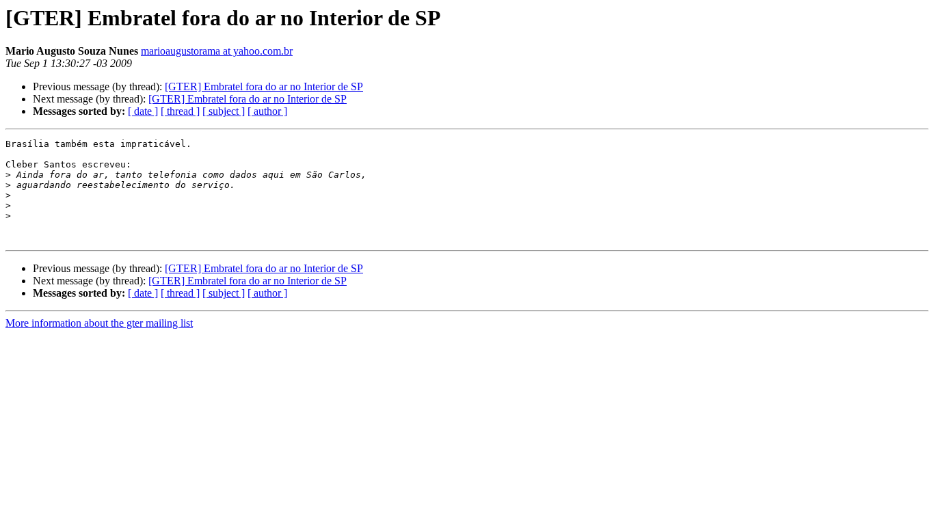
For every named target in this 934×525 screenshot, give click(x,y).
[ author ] (267, 111)
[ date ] (143, 111)
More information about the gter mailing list (99, 323)
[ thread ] (180, 111)
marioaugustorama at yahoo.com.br (217, 51)
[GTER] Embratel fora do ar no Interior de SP (264, 86)
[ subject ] (223, 111)
